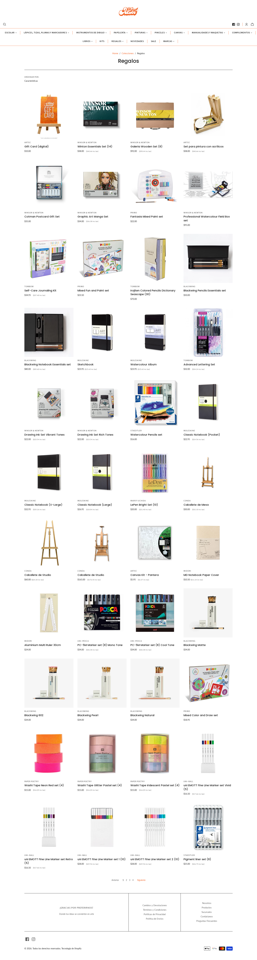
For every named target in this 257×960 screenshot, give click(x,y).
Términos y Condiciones (154, 909)
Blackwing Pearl (87, 715)
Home (115, 53)
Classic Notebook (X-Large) (43, 505)
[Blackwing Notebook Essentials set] (48, 332)
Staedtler (136, 430)
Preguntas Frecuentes (206, 921)
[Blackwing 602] (48, 683)
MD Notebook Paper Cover (201, 575)
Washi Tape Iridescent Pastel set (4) (155, 785)
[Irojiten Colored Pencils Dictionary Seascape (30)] (155, 258)
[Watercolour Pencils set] (155, 402)
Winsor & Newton (87, 142)
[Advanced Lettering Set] (208, 332)
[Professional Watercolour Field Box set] (208, 184)
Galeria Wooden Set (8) (146, 146)
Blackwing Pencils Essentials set (205, 290)
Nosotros (206, 903)
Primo (133, 213)
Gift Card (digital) (36, 146)
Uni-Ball (188, 781)
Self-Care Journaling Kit (40, 290)
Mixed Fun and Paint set (93, 290)
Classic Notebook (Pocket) (202, 434)
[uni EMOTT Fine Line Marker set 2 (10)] (155, 827)
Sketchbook (85, 364)
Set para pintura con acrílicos (204, 146)
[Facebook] (233, 24)
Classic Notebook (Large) (94, 505)
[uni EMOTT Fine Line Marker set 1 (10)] (102, 827)
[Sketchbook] (102, 332)
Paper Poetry (31, 781)
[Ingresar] (246, 24)
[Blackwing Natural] (155, 683)
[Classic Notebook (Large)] (102, 472)
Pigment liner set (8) (197, 859)
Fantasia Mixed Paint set (146, 216)
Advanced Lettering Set (199, 364)
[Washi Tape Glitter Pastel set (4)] (102, 753)
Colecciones (128, 53)
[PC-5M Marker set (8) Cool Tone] (155, 612)
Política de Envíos (154, 918)
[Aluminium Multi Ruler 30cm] (48, 612)
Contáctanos (207, 916)
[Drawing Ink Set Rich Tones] (102, 402)
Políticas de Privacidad (155, 914)
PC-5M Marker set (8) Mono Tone (100, 645)
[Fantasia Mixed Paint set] (155, 184)
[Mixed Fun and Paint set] (102, 258)
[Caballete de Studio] (48, 542)
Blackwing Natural (142, 715)
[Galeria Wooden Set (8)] (155, 114)
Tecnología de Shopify (71, 948)
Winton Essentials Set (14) (94, 146)
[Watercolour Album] (155, 332)
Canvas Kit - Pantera (144, 575)
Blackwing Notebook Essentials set (47, 364)
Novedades (137, 41)
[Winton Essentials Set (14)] (102, 114)
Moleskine (83, 360)
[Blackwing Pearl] (102, 683)
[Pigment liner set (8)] (208, 827)
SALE (153, 41)
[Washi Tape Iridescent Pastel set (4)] (155, 753)
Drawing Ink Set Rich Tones (95, 434)
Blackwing (189, 286)
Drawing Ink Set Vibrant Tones (44, 434)
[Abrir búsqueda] (4, 24)
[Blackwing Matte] (208, 612)
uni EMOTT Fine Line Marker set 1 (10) (101, 859)
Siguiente (141, 880)
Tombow (29, 286)
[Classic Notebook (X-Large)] (48, 472)
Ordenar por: (31, 77)
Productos (207, 907)
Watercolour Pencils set (146, 434)
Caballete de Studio (37, 575)
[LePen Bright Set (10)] (155, 472)
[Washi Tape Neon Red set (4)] (48, 753)
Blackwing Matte (195, 645)
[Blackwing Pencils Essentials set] (208, 258)
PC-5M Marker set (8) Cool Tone (152, 645)
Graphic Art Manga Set (92, 216)
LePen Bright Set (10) (144, 505)
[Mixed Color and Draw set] (208, 683)
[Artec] (128, 11)
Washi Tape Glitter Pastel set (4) (99, 785)
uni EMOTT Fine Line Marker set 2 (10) (154, 859)
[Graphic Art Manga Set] (102, 184)
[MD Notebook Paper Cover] (208, 542)
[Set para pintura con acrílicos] (208, 114)
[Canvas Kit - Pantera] (155, 542)
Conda (187, 501)
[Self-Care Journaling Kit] (48, 258)
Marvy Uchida (138, 501)
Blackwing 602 (33, 715)
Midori (187, 571)
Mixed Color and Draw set (201, 715)
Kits (102, 41)
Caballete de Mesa (196, 505)
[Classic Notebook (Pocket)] (208, 402)
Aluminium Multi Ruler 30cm (42, 645)
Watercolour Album (143, 364)
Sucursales (207, 912)
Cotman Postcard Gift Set (42, 216)
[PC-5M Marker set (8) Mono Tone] (102, 612)
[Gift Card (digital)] (48, 114)
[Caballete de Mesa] (208, 472)
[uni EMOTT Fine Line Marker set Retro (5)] (48, 827)
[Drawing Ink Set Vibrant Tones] (48, 402)
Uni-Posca (83, 641)
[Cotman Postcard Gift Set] (48, 184)
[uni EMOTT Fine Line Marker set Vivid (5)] (208, 753)
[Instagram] (238, 24)
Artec (27, 142)
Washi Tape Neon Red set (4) (44, 785)
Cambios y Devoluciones (154, 905)
